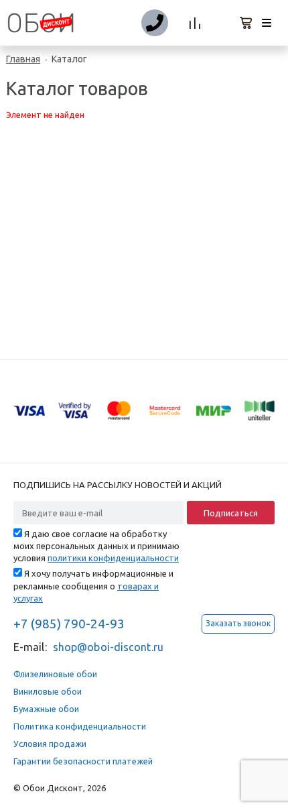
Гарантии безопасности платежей (83, 761)
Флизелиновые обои (55, 674)
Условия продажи (49, 743)
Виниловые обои (47, 691)
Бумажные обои (46, 708)
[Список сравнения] (195, 23)
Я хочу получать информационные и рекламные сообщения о (93, 585)
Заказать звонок (238, 623)
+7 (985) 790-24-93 (69, 623)
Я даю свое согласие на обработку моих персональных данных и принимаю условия (96, 546)
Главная (23, 59)
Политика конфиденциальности (79, 726)
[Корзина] (246, 23)
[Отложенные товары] (221, 23)
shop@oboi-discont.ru (108, 647)
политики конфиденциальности (113, 558)
